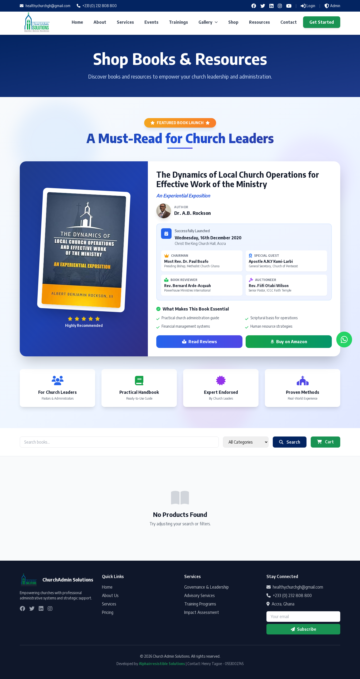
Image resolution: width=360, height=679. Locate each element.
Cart (329, 441)
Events (151, 22)
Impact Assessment (201, 612)
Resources (259, 22)
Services (125, 22)
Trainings (178, 22)
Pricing (107, 612)
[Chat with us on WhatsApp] (344, 339)
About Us (110, 595)
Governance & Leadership (206, 587)
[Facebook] (253, 5)
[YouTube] (288, 5)
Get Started (321, 22)
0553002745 (234, 663)
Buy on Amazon (291, 341)
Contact (288, 22)
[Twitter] (262, 5)
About (100, 22)
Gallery (205, 22)
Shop (233, 22)
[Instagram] (280, 5)
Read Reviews (202, 341)
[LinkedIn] (271, 5)
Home (77, 22)
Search (292, 442)
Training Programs (200, 604)
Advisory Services (199, 595)
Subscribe (306, 629)
